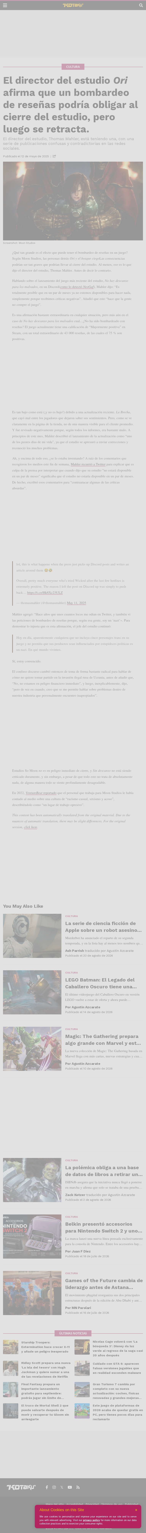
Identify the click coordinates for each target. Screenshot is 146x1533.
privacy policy (91, 1520)
